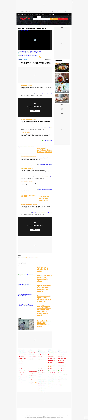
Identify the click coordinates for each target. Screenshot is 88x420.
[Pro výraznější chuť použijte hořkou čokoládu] (44, 188)
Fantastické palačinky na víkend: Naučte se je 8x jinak (44, 150)
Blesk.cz (22, 11)
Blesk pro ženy (48, 11)
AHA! (26, 11)
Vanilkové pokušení (25, 132)
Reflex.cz (57, 11)
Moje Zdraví (21, 368)
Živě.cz (53, 11)
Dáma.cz (62, 11)
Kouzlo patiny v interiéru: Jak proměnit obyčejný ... (62, 383)
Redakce (44, 413)
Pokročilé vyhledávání (48, 20)
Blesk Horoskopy (52, 368)
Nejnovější (25, 14)
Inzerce (41, 413)
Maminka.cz (41, 368)
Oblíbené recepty (20, 14)
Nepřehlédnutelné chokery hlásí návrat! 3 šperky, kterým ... (33, 382)
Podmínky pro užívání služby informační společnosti (43, 417)
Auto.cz (38, 11)
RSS (47, 413)
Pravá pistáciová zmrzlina (27, 168)
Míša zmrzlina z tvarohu (26, 85)
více (65, 11)
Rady (39, 14)
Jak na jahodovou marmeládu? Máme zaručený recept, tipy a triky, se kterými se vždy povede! (44, 310)
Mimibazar (50, 350)
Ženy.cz (30, 368)
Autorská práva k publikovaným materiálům (30, 417)
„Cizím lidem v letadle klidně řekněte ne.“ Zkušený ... (42, 390)
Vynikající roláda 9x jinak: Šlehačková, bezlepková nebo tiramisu (44, 288)
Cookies (62, 417)
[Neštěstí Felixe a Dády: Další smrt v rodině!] (42, 354)
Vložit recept (64, 18)
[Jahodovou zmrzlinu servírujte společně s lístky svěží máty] (42, 127)
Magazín (43, 14)
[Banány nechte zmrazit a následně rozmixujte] (44, 163)
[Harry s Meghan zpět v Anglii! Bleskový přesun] (33, 354)
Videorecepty (51, 14)
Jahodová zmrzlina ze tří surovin (28, 119)
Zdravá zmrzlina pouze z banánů (28, 156)
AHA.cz (40, 350)
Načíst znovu (35, 110)
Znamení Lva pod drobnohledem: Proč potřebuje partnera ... (62, 365)
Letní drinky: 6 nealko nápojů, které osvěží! (44, 198)
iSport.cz (34, 11)
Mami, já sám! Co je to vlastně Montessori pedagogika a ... (52, 365)
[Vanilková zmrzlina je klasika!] (47, 139)
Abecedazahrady (62, 368)
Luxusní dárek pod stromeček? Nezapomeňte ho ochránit (43, 323)
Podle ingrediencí (55, 20)
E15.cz (30, 11)
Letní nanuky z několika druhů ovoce (42, 269)
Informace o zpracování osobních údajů (55, 417)
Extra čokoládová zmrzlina (27, 181)
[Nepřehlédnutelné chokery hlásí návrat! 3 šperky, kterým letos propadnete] (33, 375)
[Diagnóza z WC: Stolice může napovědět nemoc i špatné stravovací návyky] (23, 374)
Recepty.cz (42, 11)
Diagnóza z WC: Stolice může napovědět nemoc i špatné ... (23, 381)
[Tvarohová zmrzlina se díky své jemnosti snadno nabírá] (43, 93)
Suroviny (29, 14)
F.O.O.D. (47, 14)
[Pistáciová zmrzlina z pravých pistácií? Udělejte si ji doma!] (42, 176)
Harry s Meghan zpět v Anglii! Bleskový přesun (33, 359)
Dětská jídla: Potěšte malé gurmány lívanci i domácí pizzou (44, 278)
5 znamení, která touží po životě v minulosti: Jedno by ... (52, 386)
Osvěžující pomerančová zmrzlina (29, 204)
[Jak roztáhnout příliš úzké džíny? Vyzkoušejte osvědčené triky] (23, 355)
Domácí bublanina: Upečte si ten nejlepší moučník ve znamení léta (44, 298)
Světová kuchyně (35, 14)
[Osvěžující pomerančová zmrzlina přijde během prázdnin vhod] (41, 212)
